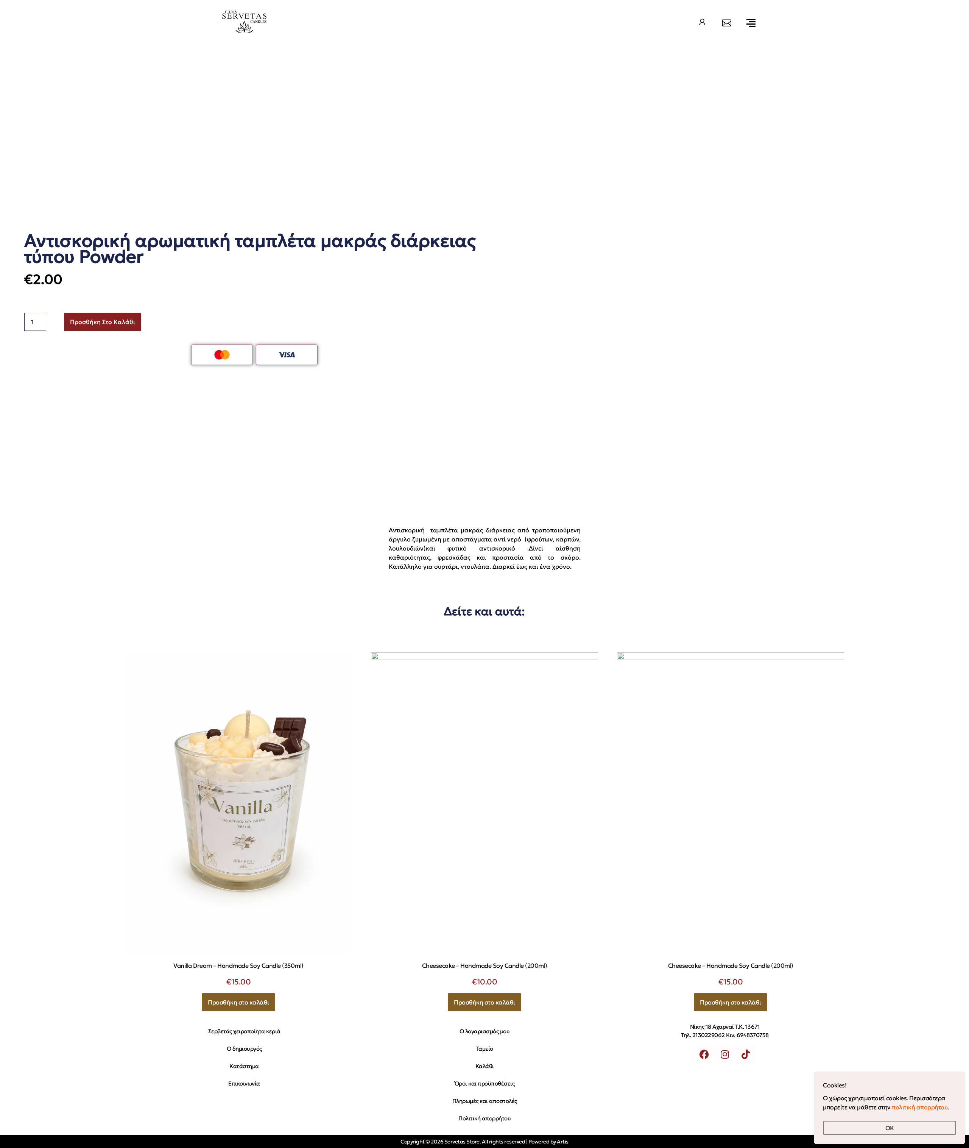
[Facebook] (704, 1054)
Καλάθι (484, 1066)
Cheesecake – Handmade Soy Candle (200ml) (484, 965)
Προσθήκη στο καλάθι (102, 322)
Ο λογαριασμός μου (485, 1031)
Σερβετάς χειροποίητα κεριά (244, 1031)
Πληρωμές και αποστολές (484, 1100)
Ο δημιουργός (244, 1048)
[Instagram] (724, 1054)
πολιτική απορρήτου (919, 1107)
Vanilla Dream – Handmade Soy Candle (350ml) (238, 965)
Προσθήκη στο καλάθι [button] (238, 1002)
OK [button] (889, 1128)
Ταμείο (484, 1048)
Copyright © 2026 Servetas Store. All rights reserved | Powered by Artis (484, 1141)
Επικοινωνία (244, 1083)
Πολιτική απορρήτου (484, 1118)
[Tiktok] (745, 1054)
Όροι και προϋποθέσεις (485, 1083)
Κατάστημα (244, 1066)
